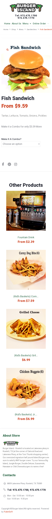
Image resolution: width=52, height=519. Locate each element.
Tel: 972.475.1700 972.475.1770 (26, 17)
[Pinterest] (9, 164)
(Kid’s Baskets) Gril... (26, 355)
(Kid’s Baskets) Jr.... (26, 414)
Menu (21, 29)
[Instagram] (15, 164)
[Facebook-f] (3, 164)
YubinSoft (8, 511)
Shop (14, 29)
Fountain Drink (26, 237)
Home (5, 29)
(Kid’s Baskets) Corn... (25, 296)
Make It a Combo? (11, 139)
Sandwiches (32, 29)
